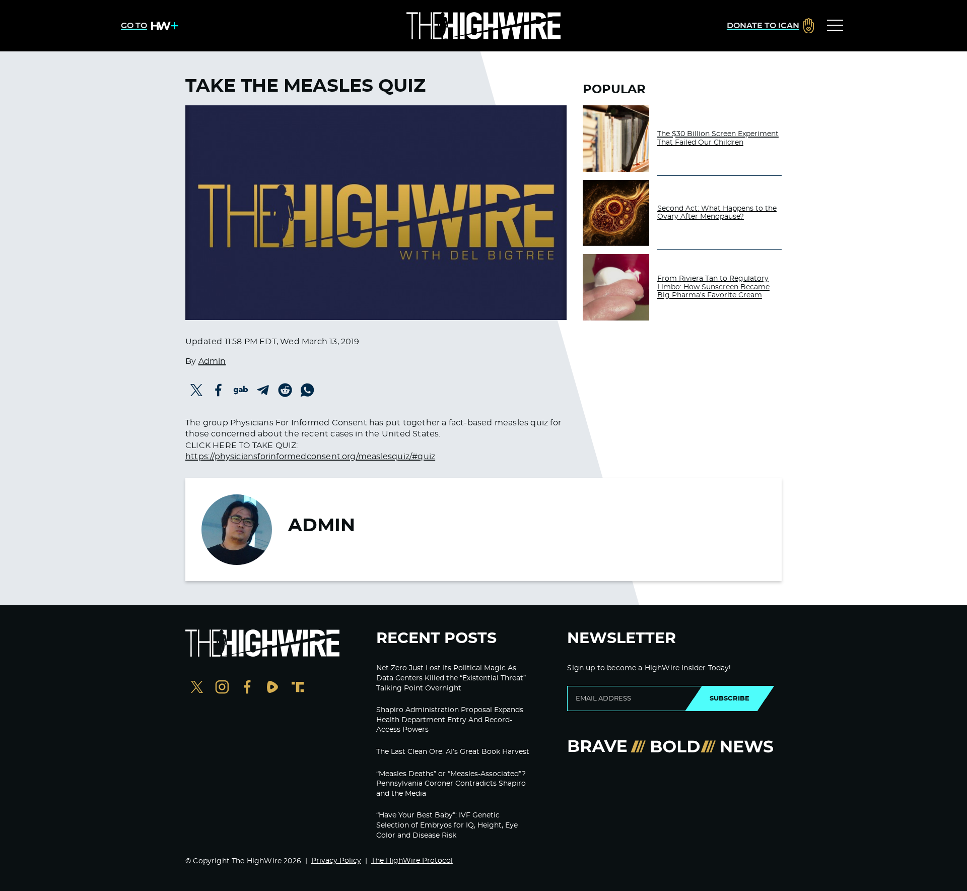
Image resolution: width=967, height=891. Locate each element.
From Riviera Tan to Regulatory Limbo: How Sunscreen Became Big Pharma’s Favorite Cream (713, 287)
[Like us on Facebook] (247, 688)
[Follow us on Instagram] (222, 688)
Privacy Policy (336, 860)
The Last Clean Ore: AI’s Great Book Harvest (452, 751)
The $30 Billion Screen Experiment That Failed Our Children (718, 138)
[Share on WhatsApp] (307, 390)
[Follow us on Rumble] (272, 688)
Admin (212, 361)
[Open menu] (835, 26)
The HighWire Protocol (412, 860)
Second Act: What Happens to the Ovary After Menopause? (717, 213)
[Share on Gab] (241, 390)
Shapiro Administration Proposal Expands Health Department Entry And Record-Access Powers (449, 720)
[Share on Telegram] (263, 390)
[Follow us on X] (197, 688)
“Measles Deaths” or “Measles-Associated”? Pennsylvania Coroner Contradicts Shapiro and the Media (451, 784)
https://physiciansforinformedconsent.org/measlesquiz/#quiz (310, 457)
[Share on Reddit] (285, 390)
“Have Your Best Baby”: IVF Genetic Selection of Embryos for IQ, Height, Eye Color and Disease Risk (447, 825)
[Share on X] (196, 390)
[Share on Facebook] (219, 390)
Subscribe (729, 698)
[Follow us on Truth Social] (297, 688)
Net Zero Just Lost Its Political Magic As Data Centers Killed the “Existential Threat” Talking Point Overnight (451, 678)
